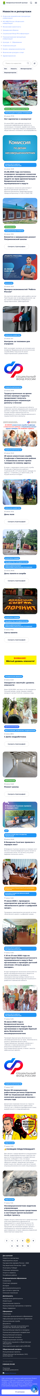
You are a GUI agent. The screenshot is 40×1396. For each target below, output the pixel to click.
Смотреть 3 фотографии (16, 246)
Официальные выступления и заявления (17, 1319)
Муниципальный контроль (12, 1335)
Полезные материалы (10, 1270)
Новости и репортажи (11, 1258)
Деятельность (8, 1296)
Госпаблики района (10, 1275)
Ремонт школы (11, 787)
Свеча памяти (10, 633)
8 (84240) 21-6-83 (9, 1364)
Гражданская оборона (10, 30)
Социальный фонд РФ (13, 387)
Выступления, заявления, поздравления (20, 730)
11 (22, 1246)
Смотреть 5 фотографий (16, 581)
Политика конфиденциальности (10, 1369)
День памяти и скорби (15, 573)
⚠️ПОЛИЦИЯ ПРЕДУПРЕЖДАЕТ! (19, 1149)
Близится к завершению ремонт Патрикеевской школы (20, 238)
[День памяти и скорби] (20, 542)
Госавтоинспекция (9, 46)
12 (28, 1246)
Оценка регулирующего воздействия (16, 1332)
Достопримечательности (12, 1288)
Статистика (7, 1314)
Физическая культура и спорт (13, 52)
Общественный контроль (12, 1349)
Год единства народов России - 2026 (16, 1263)
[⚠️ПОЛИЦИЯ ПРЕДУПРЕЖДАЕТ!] (20, 1126)
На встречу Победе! (12, 558)
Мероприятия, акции (10, 1260)
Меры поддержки (9, 1308)
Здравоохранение (9, 56)
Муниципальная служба (11, 1321)
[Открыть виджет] (34, 1389)
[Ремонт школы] (20, 764)
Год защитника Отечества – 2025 (14, 1265)
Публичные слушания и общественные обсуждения (17, 1343)
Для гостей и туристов (11, 1290)
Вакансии (9, 283)
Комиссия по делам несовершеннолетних (13, 164)
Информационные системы (13, 1339)
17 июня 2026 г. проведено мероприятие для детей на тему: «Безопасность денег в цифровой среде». (20, 904)
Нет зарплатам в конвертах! (17, 119)
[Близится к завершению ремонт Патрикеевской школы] (20, 211)
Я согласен (20, 1392)
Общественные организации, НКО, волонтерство (15, 1355)
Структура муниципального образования (17, 1316)
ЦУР (6, 830)
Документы (7, 1323)
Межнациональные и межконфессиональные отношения (18, 566)
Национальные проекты (14, 230)
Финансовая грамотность (12, 27)
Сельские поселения (10, 1293)
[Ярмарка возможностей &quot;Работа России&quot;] (20, 267)
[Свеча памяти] (20, 601)
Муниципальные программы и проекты (17, 1306)
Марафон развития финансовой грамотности (17, 894)
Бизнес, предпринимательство (14, 49)
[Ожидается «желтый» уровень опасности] (20, 660)
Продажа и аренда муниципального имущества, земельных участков (16, 1326)
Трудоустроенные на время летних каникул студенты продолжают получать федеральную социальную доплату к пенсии (17, 398)
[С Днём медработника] (20, 710)
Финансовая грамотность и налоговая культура (19, 888)
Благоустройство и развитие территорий (16, 835)
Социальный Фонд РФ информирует (16, 33)
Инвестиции (7, 1301)
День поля (9, 514)
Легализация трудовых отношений (18, 112)
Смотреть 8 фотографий (16, 522)
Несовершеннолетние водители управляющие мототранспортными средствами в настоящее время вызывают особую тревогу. (20, 1210)
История (6, 1286)
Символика (7, 1281)
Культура (6, 42)
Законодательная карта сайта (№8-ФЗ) (16, 1346)
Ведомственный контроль (12, 1337)
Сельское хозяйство (12, 335)
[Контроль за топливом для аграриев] (20, 319)
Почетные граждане (10, 1283)
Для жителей (8, 1256)
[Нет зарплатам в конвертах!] (20, 93)
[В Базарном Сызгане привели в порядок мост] (20, 814)
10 (17, 1246)
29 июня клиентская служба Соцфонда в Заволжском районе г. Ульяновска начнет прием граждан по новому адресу (20, 459)
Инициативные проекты (11, 1352)
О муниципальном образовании (15, 1278)
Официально (7, 1311)
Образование (17, 42)
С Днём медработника (15, 737)
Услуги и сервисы (9, 1273)
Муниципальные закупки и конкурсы (16, 1330)
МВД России (9, 1143)
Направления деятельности (13, 1298)
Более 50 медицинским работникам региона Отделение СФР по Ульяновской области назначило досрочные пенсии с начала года (20, 1094)
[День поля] (20, 492)
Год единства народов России (16, 562)
